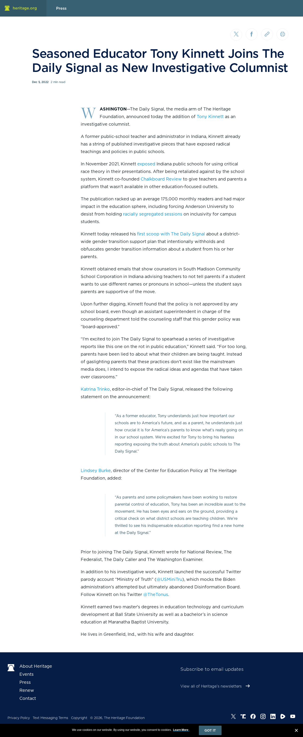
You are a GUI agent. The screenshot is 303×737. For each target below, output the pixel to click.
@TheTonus (155, 594)
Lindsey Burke (96, 470)
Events (26, 674)
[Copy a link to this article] (267, 34)
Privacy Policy (19, 718)
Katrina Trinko (95, 389)
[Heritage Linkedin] (273, 717)
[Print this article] (282, 34)
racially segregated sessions (152, 214)
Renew (26, 690)
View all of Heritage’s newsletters (211, 686)
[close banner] (296, 731)
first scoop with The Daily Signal (171, 233)
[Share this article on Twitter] (236, 35)
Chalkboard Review (161, 179)
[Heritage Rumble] (282, 717)
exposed (146, 163)
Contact (27, 698)
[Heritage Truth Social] (243, 717)
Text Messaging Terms (50, 718)
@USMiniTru (169, 579)
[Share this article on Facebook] (252, 34)
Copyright (79, 718)
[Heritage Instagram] (263, 717)
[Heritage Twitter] (233, 717)
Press (25, 682)
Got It (210, 730)
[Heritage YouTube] (292, 717)
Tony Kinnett (210, 116)
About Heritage (35, 666)
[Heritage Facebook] (253, 717)
